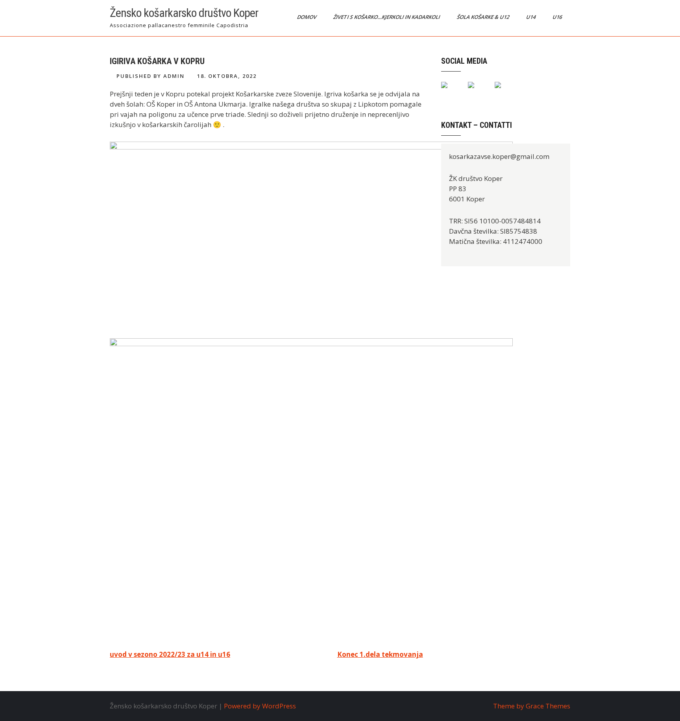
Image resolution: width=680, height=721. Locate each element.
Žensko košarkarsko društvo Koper (184, 13)
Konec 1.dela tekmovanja (380, 654)
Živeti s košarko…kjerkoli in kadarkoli (387, 16)
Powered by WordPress (260, 705)
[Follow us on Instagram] (504, 91)
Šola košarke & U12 (483, 16)
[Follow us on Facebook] (450, 91)
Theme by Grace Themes (531, 705)
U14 (531, 16)
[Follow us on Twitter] (477, 91)
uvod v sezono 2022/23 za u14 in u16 (170, 654)
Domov (307, 16)
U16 (558, 16)
